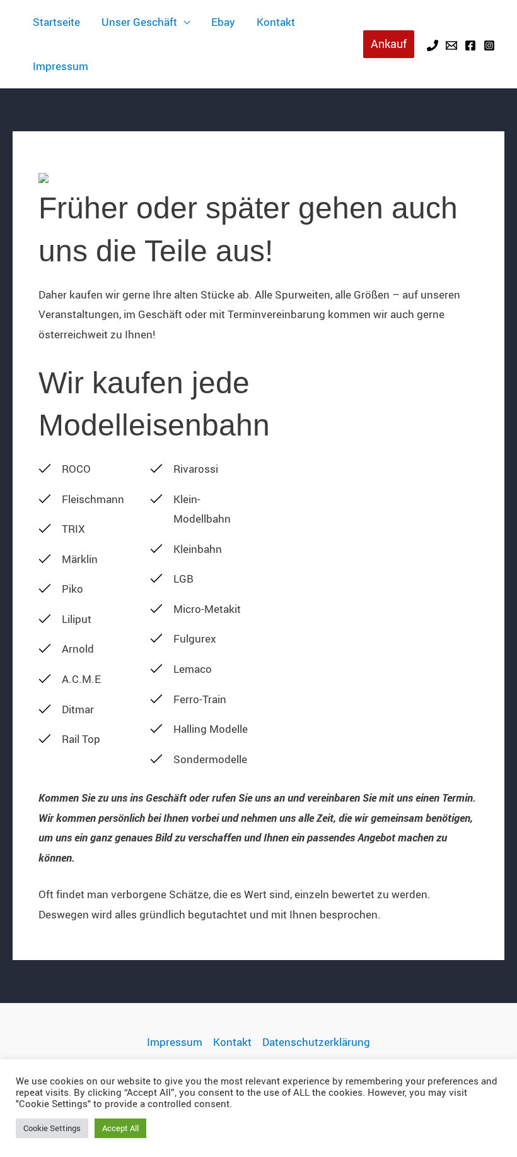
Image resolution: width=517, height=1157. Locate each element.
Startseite (56, 22)
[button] (388, 43)
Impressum (60, 66)
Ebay (223, 22)
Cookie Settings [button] (52, 1128)
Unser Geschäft (139, 22)
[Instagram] (489, 45)
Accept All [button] (120, 1128)
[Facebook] (470, 45)
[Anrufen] (432, 45)
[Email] (451, 45)
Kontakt (276, 22)
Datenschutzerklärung (316, 1042)
